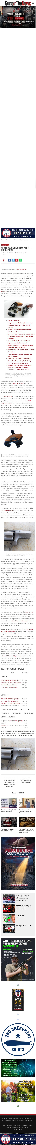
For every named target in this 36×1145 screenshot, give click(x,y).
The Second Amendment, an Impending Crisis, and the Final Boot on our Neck (26, 830)
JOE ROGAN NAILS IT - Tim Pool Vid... (23, 926)
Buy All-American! (13, 320)
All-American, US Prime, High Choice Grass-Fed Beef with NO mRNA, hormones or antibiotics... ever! (19, 367)
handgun (4, 291)
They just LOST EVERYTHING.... (20, 916)
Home (2, 239)
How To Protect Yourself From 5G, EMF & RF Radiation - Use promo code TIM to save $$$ (21, 336)
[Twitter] (19, 1130)
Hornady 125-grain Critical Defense (11, 703)
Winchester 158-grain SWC (9, 687)
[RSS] (17, 1130)
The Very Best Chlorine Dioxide (18, 363)
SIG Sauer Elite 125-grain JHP (10, 701)
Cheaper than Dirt (21, 269)
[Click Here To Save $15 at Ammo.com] (18, 999)
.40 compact (20, 383)
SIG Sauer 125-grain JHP (16, 721)
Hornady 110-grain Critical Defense (11, 682)
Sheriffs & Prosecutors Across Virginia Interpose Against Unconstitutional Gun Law (26, 811)
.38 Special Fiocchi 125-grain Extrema (12, 656)
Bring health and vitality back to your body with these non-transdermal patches (20, 325)
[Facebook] (14, 1130)
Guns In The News (8, 252)
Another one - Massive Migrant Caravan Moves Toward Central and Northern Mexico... (23, 897)
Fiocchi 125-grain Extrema (9, 685)
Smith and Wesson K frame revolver (20, 621)
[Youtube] (21, 1130)
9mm (13, 383)
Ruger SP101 (29, 612)
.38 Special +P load (7, 510)
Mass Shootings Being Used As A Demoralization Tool (8, 810)
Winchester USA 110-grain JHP (10, 680)
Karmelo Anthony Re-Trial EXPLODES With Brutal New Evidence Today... (24, 907)
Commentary (16, 18)
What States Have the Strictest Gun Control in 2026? (16, 22)
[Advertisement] (18, 209)
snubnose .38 (8, 396)
